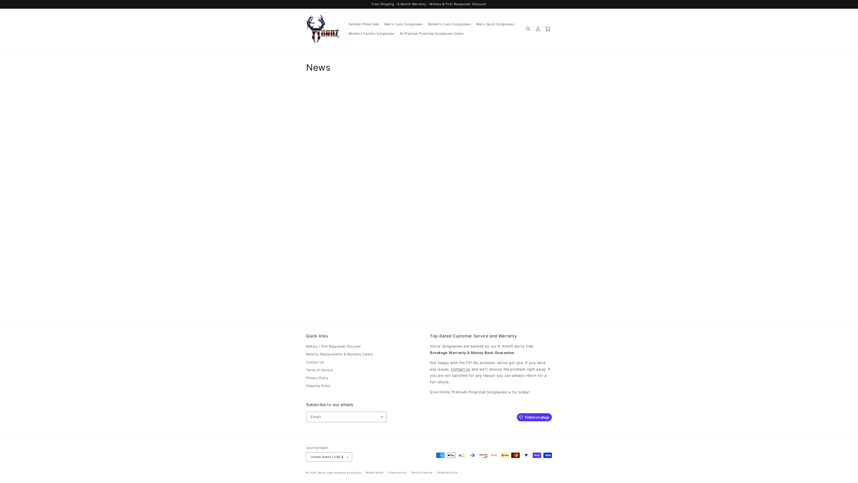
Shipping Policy (318, 386)
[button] (528, 29)
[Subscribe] (381, 417)
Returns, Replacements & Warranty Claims (339, 354)
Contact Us (315, 362)
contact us (460, 369)
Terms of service (422, 472)
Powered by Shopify (348, 472)
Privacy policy (397, 472)
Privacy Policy (317, 378)
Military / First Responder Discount (333, 346)
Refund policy (375, 472)
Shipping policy (447, 472)
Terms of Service (319, 370)
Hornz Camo (326, 472)
